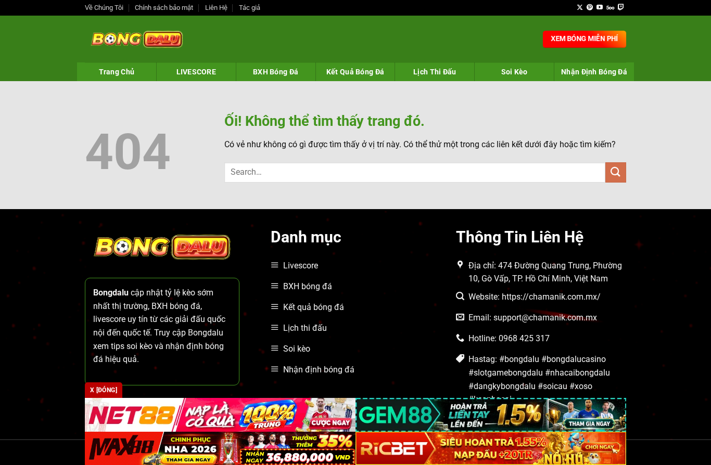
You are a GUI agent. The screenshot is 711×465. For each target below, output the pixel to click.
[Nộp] (615, 172)
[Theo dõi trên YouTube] (599, 7)
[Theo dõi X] (580, 7)
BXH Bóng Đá (275, 72)
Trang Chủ (117, 72)
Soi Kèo (514, 72)
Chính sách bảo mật (164, 7)
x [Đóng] (103, 390)
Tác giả (249, 7)
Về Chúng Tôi (104, 7)
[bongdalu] (137, 39)
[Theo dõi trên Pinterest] (590, 7)
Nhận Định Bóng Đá (594, 72)
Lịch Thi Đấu (434, 72)
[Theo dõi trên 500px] (610, 7)
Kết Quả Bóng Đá (355, 72)
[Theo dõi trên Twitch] (621, 7)
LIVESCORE (196, 72)
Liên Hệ (216, 7)
